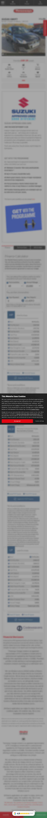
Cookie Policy (35, 409)
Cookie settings (39, 421)
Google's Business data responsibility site (28, 413)
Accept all (17, 421)
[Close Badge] (34, 811)
